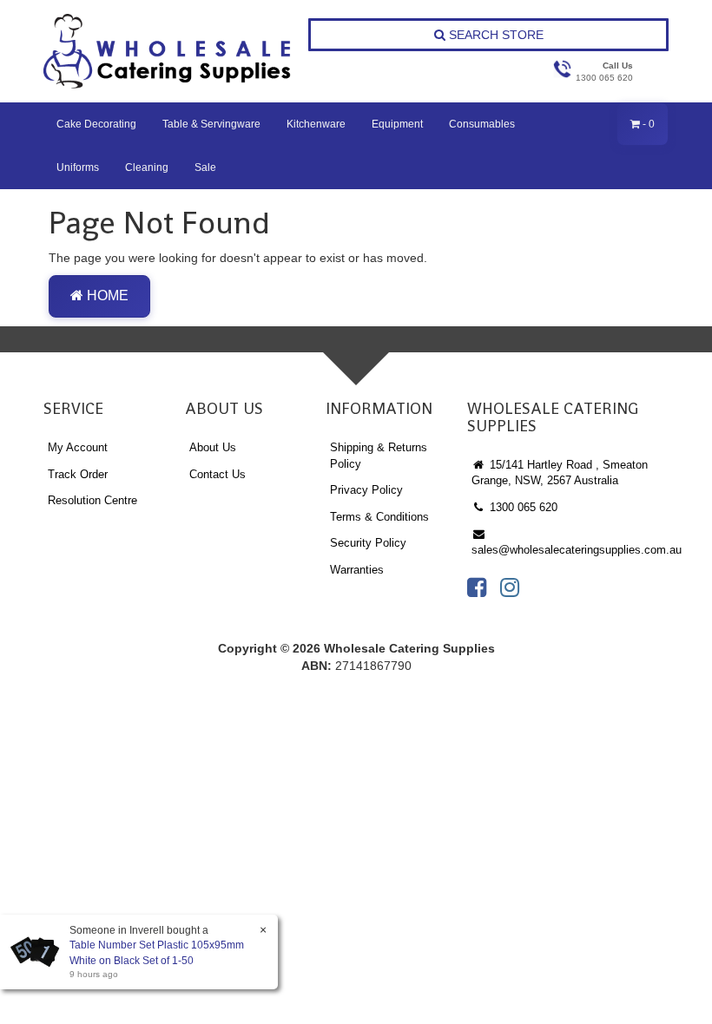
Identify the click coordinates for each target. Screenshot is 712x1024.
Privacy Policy (366, 489)
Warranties (357, 569)
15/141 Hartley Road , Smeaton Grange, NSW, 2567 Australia (559, 473)
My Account (78, 447)
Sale (205, 167)
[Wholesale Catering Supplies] (168, 51)
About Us (212, 447)
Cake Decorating (96, 124)
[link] (476, 587)
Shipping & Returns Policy (378, 455)
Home (106, 295)
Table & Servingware (211, 124)
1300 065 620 (521, 507)
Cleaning (146, 167)
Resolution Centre (92, 500)
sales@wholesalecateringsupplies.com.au (570, 549)
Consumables (482, 124)
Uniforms (77, 167)
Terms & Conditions (379, 516)
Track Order (78, 474)
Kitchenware (316, 124)
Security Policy (368, 542)
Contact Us (217, 474)
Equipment (397, 124)
